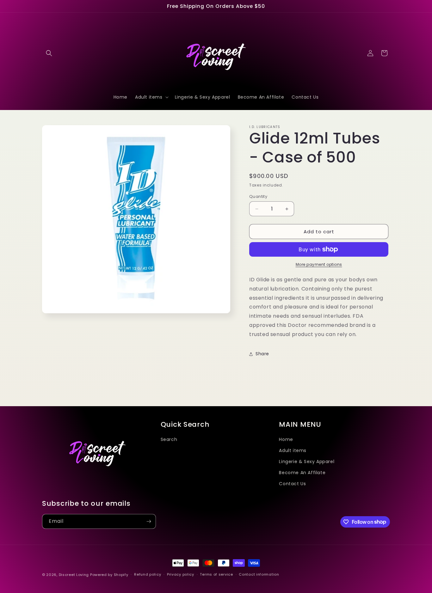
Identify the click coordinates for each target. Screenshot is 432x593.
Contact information (259, 574)
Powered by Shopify (109, 574)
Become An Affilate (302, 472)
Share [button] (262, 354)
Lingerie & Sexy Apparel (306, 461)
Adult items (292, 450)
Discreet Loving (74, 574)
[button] (49, 53)
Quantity (258, 196)
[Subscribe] (149, 521)
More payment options (319, 264)
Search (169, 439)
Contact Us (292, 483)
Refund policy (147, 574)
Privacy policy (180, 574)
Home (286, 439)
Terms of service (216, 574)
